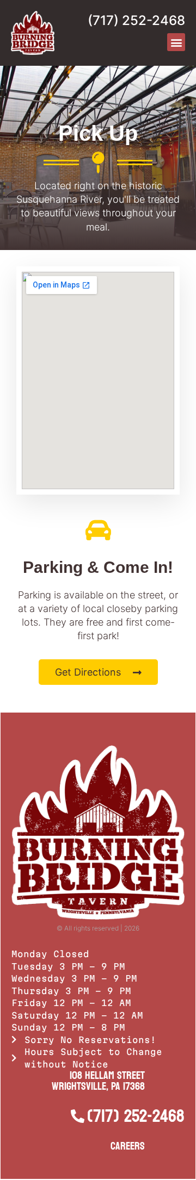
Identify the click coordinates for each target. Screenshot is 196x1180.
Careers (128, 1146)
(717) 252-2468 (136, 20)
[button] (176, 42)
